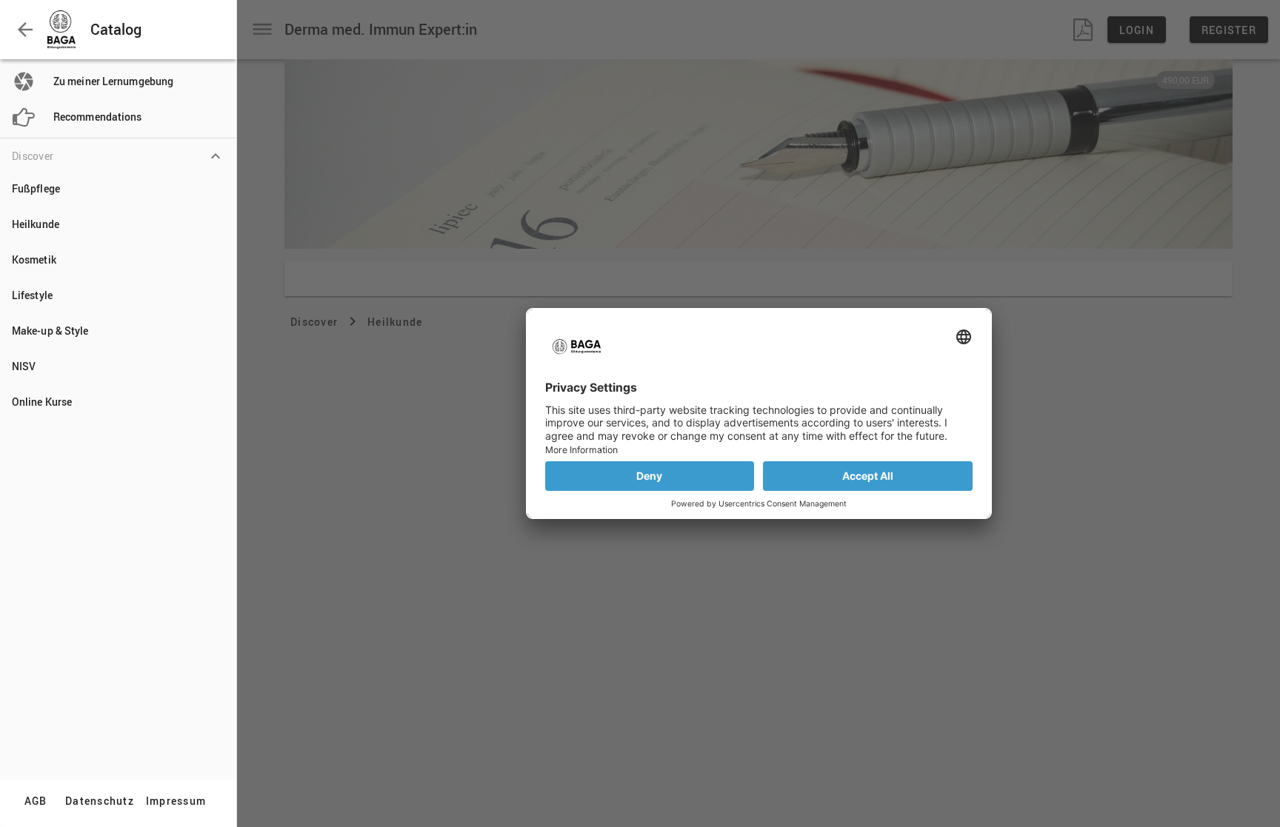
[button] (25, 29)
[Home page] (64, 29)
